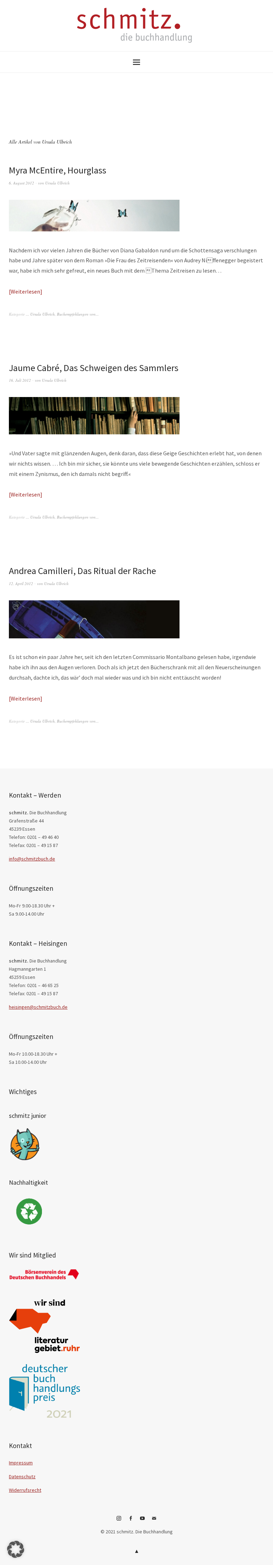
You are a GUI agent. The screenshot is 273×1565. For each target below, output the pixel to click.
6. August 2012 (21, 183)
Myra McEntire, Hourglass (57, 170)
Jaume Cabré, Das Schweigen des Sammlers (93, 368)
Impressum (21, 1462)
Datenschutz (22, 1476)
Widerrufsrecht (25, 1490)
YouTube (142, 1521)
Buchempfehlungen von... (78, 314)
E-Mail (154, 1521)
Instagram (119, 1521)
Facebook (130, 1521)
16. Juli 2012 (20, 380)
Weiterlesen (25, 291)
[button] (15, 1549)
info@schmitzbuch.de (32, 859)
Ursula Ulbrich (57, 183)
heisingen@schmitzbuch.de (38, 1007)
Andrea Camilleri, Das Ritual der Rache (82, 571)
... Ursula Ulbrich (40, 314)
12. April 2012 (21, 583)
